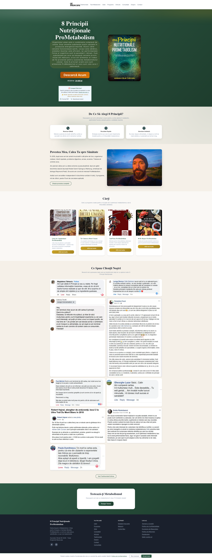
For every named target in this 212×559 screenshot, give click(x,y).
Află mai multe (63, 252)
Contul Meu (121, 529)
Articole (118, 4)
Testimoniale (84, 4)
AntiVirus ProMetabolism (117, 238)
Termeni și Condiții (148, 524)
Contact (139, 4)
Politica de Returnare (148, 531)
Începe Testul (106, 504)
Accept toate (146, 556)
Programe (110, 4)
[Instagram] (56, 544)
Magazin (120, 526)
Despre (133, 4)
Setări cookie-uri (147, 537)
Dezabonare (146, 534)
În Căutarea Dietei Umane (89, 238)
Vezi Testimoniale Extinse (106, 476)
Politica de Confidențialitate (150, 526)
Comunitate (97, 545)
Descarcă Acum (75, 75)
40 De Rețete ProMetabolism (147, 238)
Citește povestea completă (60, 183)
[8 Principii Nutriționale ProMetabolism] (75, 5)
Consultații (125, 4)
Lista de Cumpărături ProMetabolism (59, 239)
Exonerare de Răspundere (150, 529)
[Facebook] (51, 544)
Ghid (95, 529)
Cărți (103, 4)
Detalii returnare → (84, 92)
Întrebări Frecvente (124, 524)
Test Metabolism (95, 4)
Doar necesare (135, 556)
